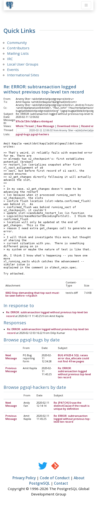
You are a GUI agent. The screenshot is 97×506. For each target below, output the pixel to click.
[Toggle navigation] (86, 5)
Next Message (11, 357)
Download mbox (67, 126)
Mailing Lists (18, 53)
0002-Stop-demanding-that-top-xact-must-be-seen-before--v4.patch (32, 294)
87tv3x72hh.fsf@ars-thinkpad (34, 121)
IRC (10, 58)
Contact (61, 483)
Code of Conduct (55, 477)
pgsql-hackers (40, 134)
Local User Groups (22, 64)
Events (13, 69)
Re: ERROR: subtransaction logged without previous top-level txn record (74, 373)
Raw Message (45, 126)
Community (17, 42)
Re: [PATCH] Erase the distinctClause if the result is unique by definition (71, 405)
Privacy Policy (24, 477)
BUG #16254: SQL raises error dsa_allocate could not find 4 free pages (73, 358)
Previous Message (11, 370)
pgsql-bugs (23, 134)
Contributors (18, 48)
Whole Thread (25, 126)
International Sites (23, 75)
